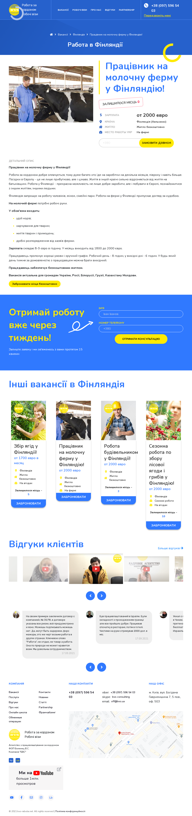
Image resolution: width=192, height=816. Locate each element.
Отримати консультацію (141, 339)
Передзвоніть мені (157, 15)
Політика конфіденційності (70, 811)
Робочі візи (79, 9)
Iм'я (101, 308)
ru (11, 760)
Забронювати (28, 503)
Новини (43, 697)
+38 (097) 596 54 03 (165, 8)
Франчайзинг (47, 712)
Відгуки (110, 9)
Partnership (126, 9)
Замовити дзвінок (156, 143)
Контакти (44, 692)
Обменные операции (15, 719)
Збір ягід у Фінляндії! (26, 449)
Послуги (14, 697)
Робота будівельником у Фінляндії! (121, 452)
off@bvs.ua (118, 701)
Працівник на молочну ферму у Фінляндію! (72, 455)
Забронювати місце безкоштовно (34, 284)
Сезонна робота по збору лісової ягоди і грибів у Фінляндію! (161, 464)
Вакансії (63, 9)
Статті (42, 702)
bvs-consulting (121, 697)
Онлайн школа (18, 712)
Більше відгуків (169, 548)
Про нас (96, 9)
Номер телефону (111, 323)
